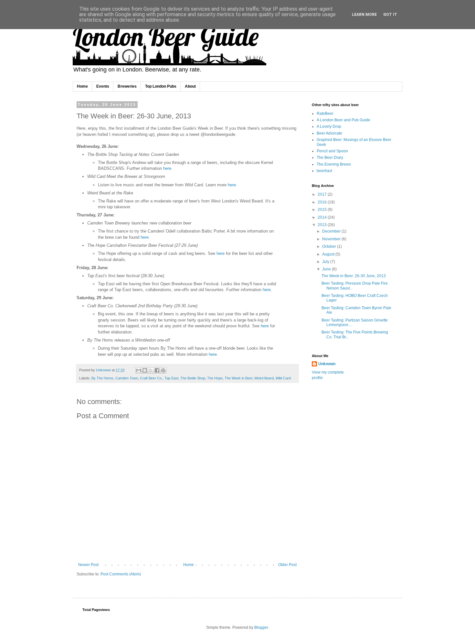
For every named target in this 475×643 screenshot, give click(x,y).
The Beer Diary (330, 157)
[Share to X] (151, 370)
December (332, 231)
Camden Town (126, 378)
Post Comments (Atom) (120, 574)
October (329, 246)
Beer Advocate (329, 133)
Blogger (261, 627)
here (167, 168)
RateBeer (325, 113)
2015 (323, 209)
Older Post (287, 564)
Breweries (127, 86)
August (328, 254)
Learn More (364, 14)
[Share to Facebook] (157, 370)
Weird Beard (264, 378)
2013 (323, 225)
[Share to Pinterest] (163, 370)
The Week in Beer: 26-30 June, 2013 (354, 276)
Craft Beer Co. (151, 378)
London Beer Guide (166, 36)
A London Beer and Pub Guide (343, 120)
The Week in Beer (238, 378)
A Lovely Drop (329, 126)
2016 (323, 202)
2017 (323, 194)
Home (82, 86)
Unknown (326, 364)
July (326, 261)
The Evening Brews (334, 164)
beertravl (324, 171)
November (332, 239)
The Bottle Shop (192, 378)
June (327, 269)
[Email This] (138, 370)
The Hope (215, 378)
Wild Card (283, 378)
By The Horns (102, 378)
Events (102, 86)
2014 (323, 217)
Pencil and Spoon (332, 151)
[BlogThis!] (145, 370)
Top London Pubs (160, 86)
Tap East (171, 378)
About (190, 86)
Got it (390, 14)
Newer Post (88, 564)
